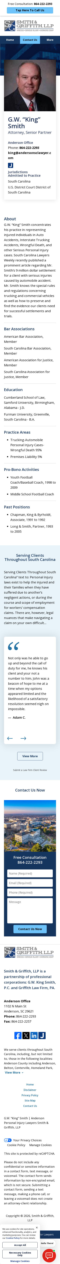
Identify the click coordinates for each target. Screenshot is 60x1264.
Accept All (20, 1245)
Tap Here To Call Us (30, 10)
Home (10, 40)
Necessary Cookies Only (20, 1254)
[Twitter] (26, 1035)
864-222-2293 (29, 148)
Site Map (30, 1100)
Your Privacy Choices (27, 1140)
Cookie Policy (16, 1145)
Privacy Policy (30, 1095)
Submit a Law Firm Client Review (30, 770)
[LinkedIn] (34, 1035)
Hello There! (47, 1243)
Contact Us (30, 40)
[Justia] (42, 1035)
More (50, 40)
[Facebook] (18, 1035)
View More (30, 756)
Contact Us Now (30, 790)
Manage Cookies (40, 1145)
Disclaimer (30, 1090)
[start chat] (49, 1255)
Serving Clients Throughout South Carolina (30, 557)
